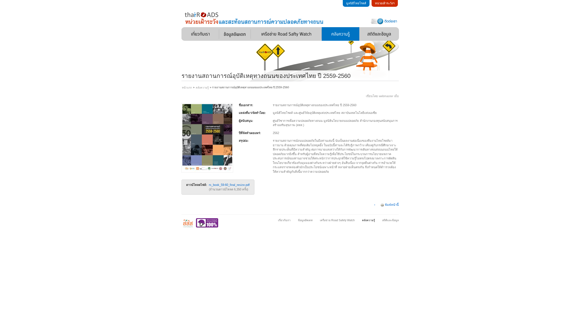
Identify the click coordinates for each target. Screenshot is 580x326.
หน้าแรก (187, 87)
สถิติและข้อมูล (379, 34)
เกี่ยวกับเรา (200, 34)
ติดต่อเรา (384, 21)
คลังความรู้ (340, 34)
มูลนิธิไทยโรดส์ (356, 3)
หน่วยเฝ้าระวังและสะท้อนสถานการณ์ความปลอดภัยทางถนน (254, 18)
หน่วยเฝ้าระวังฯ (384, 3)
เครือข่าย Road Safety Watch (286, 34)
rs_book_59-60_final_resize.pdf (229, 185)
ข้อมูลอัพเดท (235, 34)
